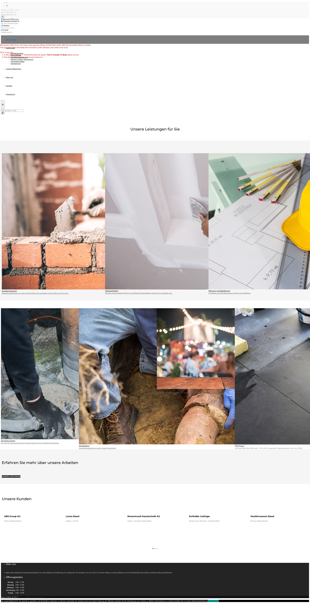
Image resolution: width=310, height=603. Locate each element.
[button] (153, 548)
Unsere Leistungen (11, 476)
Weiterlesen (214, 601)
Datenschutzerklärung (36, 597)
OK (209, 601)
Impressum (23, 597)
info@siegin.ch (9, 14)
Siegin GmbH (11, 40)
